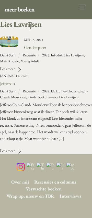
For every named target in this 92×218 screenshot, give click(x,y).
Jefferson (7, 83)
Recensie (29, 55)
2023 (45, 55)
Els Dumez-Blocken (65, 91)
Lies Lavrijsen (74, 55)
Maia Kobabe (9, 60)
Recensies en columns (55, 182)
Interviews (70, 196)
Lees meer (7, 68)
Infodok (57, 55)
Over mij (20, 182)
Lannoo (51, 96)
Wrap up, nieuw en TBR (30, 196)
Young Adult (30, 60)
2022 (45, 91)
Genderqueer (35, 47)
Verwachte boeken (44, 189)
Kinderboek (36, 96)
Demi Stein (8, 55)
